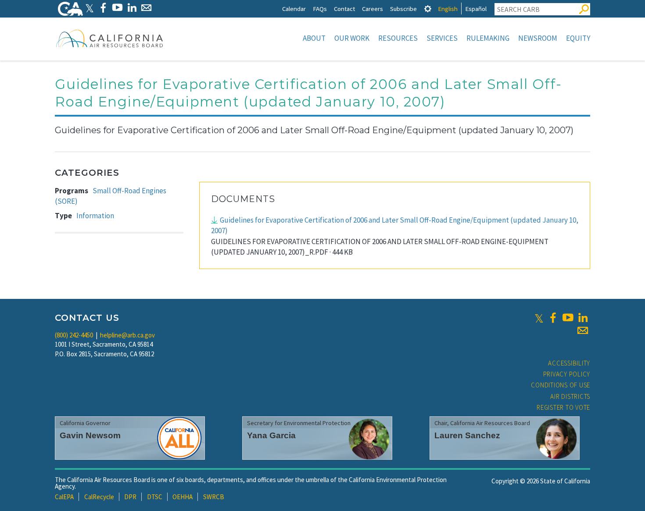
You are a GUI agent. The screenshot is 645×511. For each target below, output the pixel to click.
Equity (578, 38)
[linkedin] (582, 317)
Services (442, 38)
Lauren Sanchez (467, 435)
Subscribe (403, 8)
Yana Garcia (271, 435)
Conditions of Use (560, 385)
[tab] (428, 8)
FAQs (320, 8)
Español (476, 8)
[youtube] (567, 317)
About (314, 38)
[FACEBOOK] (102, 7)
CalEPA (64, 497)
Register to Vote (563, 407)
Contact (344, 8)
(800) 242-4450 (74, 335)
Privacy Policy (567, 374)
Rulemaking (487, 38)
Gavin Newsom (90, 435)
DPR (130, 497)
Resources (398, 38)
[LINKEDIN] (131, 7)
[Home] (110, 38)
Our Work (351, 38)
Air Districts (570, 396)
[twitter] (539, 317)
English (448, 8)
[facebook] (553, 317)
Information (95, 215)
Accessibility (569, 363)
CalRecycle (99, 497)
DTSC (154, 497)
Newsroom (537, 38)
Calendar (294, 8)
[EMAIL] (146, 7)
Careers (372, 8)
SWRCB (213, 497)
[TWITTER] (89, 7)
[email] (582, 330)
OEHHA (182, 497)
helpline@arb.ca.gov (127, 335)
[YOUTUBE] (117, 7)
